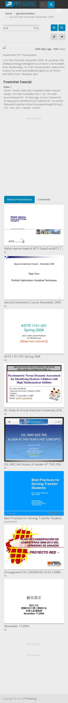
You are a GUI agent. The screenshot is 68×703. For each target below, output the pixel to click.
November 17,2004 (16, 626)
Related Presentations (19, 199)
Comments (44, 199)
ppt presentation (25, 13)
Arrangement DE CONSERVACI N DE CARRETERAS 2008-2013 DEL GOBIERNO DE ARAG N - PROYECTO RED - (34, 572)
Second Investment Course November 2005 (32, 302)
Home (8, 13)
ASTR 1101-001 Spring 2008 (22, 356)
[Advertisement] (34, 155)
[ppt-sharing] (20, 4)
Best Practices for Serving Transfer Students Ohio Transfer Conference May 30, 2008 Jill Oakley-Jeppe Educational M (34, 518)
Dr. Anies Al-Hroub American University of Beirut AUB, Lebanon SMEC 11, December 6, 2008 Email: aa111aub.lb (34, 410)
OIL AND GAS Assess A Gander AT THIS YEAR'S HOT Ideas (34, 464)
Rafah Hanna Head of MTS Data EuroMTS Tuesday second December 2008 (34, 248)
